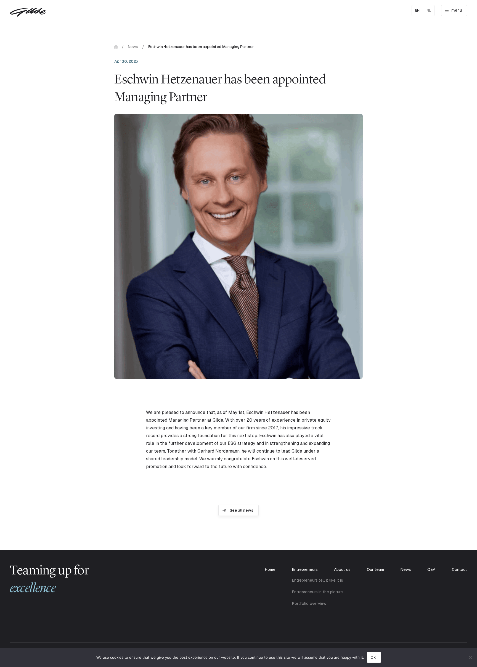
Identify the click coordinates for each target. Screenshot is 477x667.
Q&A (431, 569)
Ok (373, 657)
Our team (375, 569)
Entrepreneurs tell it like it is (317, 580)
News (133, 46)
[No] (470, 657)
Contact (459, 569)
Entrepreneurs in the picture (317, 592)
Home (116, 46)
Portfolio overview (309, 603)
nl (428, 10)
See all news (241, 510)
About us (342, 569)
